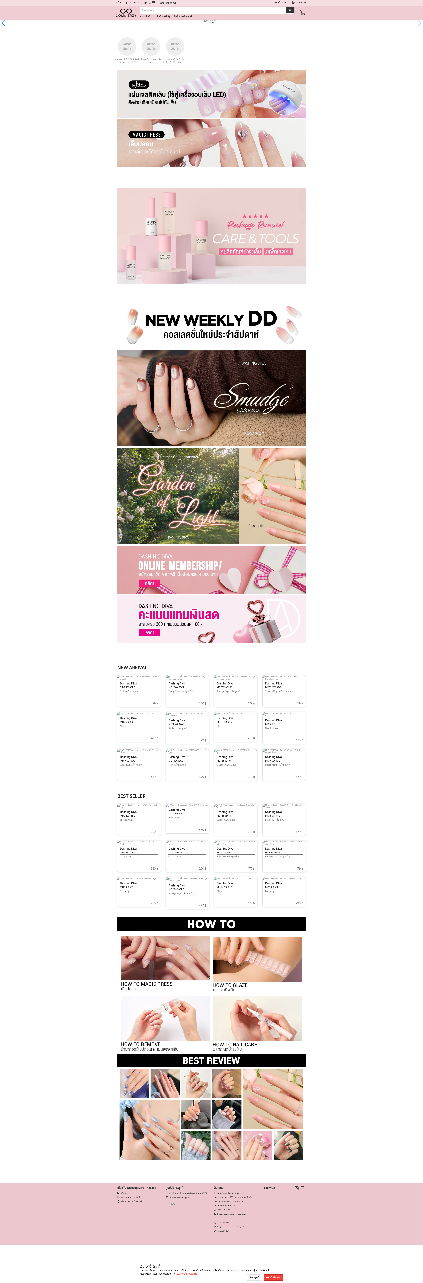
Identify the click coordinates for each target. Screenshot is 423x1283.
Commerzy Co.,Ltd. (235, 1227)
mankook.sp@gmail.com (235, 1214)
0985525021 (227, 1210)
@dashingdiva (183, 1197)
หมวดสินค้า (145, 16)
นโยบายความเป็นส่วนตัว (186, 1274)
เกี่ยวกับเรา (134, 2)
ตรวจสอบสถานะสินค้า (130, 1197)
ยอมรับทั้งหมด (273, 1277)
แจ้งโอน (148, 3)
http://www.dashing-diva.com (230, 1193)
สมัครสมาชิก (301, 2)
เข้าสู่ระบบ (282, 2)
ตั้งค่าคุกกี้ (254, 1277)
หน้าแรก (120, 2)
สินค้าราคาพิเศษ (182, 16)
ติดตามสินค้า (166, 3)
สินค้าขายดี (162, 16)
